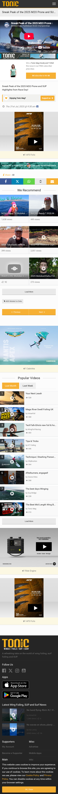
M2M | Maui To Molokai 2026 (15, 213)
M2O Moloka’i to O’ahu (13, 301)
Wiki (31, 759)
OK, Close (29, 789)
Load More (29, 292)
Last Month (10, 385)
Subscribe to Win (41, 76)
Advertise (33, 746)
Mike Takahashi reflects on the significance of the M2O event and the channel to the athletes (15, 244)
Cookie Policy (32, 775)
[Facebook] (4, 671)
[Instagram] (17, 671)
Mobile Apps (35, 753)
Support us (46, 98)
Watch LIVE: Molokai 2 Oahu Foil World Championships (15, 276)
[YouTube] (24, 671)
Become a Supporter (12, 753)
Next (41, 312)
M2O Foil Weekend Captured (44, 244)
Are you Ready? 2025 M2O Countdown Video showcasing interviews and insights (44, 213)
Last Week (28, 385)
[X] (11, 671)
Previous (16, 312)
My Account (8, 746)
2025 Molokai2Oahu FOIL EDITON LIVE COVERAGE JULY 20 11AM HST (44, 276)
